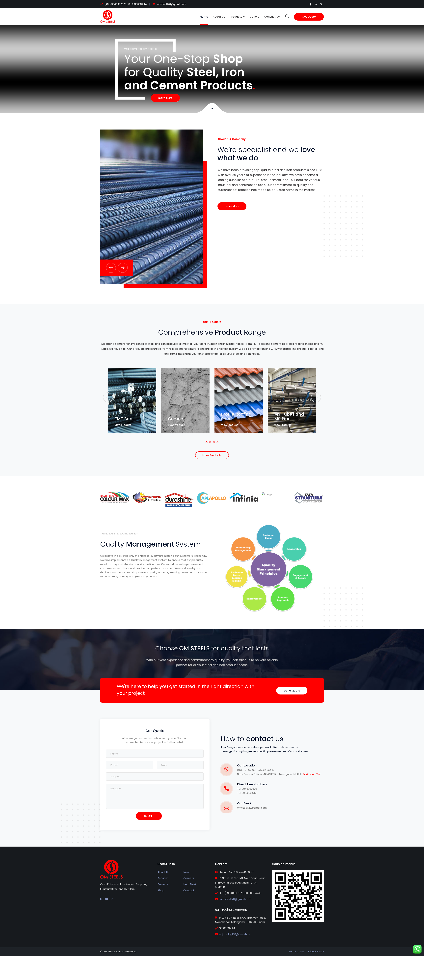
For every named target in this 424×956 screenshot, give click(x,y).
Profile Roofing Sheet (244, 397)
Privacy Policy (316, 951)
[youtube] (106, 899)
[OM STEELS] (107, 16)
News (186, 872)
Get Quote (309, 16)
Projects (163, 884)
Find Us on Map (312, 774)
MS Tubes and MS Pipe (297, 393)
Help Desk (189, 884)
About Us (163, 872)
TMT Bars (132, 391)
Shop (161, 890)
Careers (188, 878)
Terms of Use (296, 951)
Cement (184, 391)
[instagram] (112, 899)
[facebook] (101, 899)
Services (163, 878)
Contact (188, 890)
